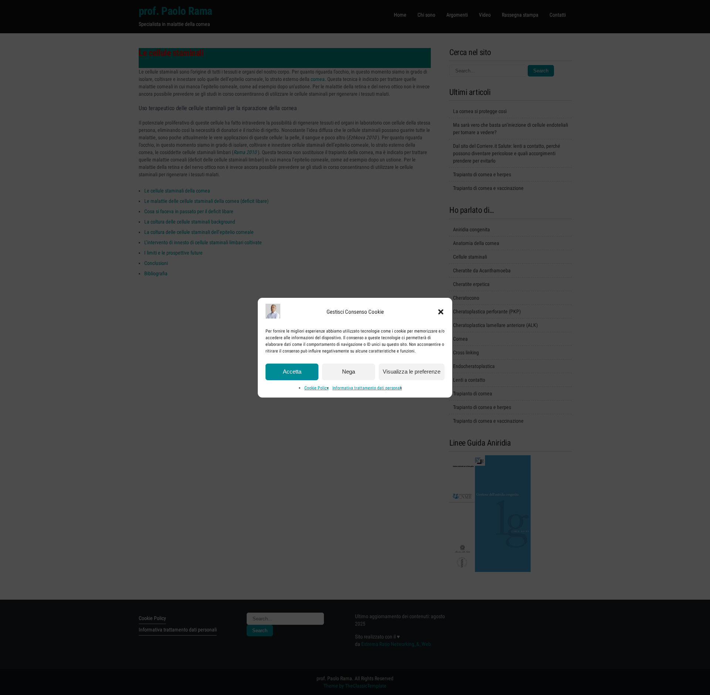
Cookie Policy (316, 388)
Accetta (292, 371)
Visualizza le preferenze (411, 371)
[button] (440, 312)
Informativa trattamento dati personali (367, 388)
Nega (348, 371)
